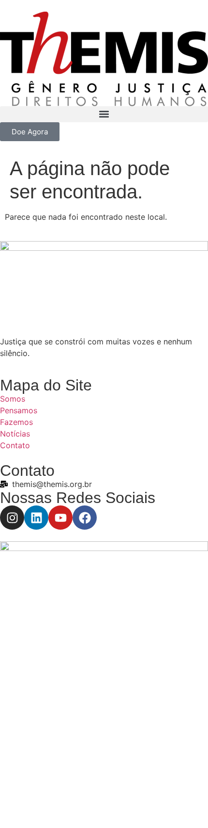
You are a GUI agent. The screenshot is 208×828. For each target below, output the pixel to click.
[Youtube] (60, 517)
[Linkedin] (36, 517)
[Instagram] (12, 517)
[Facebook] (85, 517)
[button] (104, 114)
